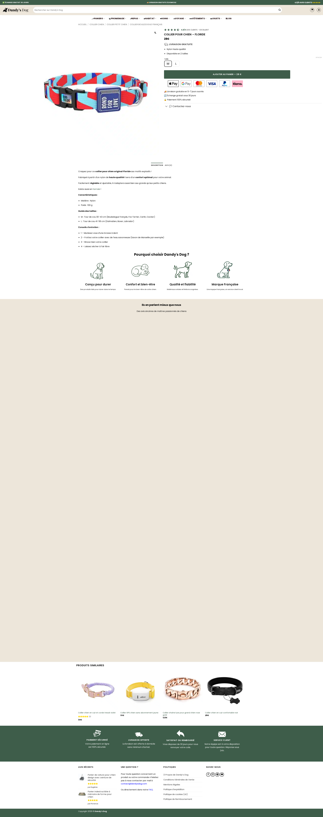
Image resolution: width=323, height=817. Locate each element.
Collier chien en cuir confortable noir (221, 713)
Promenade (117, 18)
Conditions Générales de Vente (178, 779)
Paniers (98, 18)
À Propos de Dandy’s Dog (175, 774)
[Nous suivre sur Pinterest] (217, 774)
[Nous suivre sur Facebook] (208, 774)
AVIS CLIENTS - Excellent (195, 30)
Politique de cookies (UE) (175, 794)
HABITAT (150, 18)
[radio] (168, 64)
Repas (134, 18)
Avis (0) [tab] (168, 165)
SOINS (165, 18)
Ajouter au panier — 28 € (227, 74)
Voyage (179, 18)
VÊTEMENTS (198, 18)
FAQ (151, 789)
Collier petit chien (117, 24)
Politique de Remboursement (177, 799)
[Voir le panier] (312, 10)
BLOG (229, 18)
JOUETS (216, 18)
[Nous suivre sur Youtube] (222, 774)
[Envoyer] (279, 10)
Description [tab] (157, 165)
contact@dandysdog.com (134, 783)
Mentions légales (171, 784)
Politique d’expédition (173, 789)
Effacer (319, 57)
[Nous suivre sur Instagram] (213, 774)
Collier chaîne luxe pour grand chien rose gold (181, 714)
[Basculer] (166, 106)
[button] (319, 10)
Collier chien (97, 24)
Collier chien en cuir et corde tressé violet (97, 713)
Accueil (82, 24)
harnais (96, 189)
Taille (166, 59)
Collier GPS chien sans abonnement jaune (139, 713)
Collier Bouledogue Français (146, 24)
